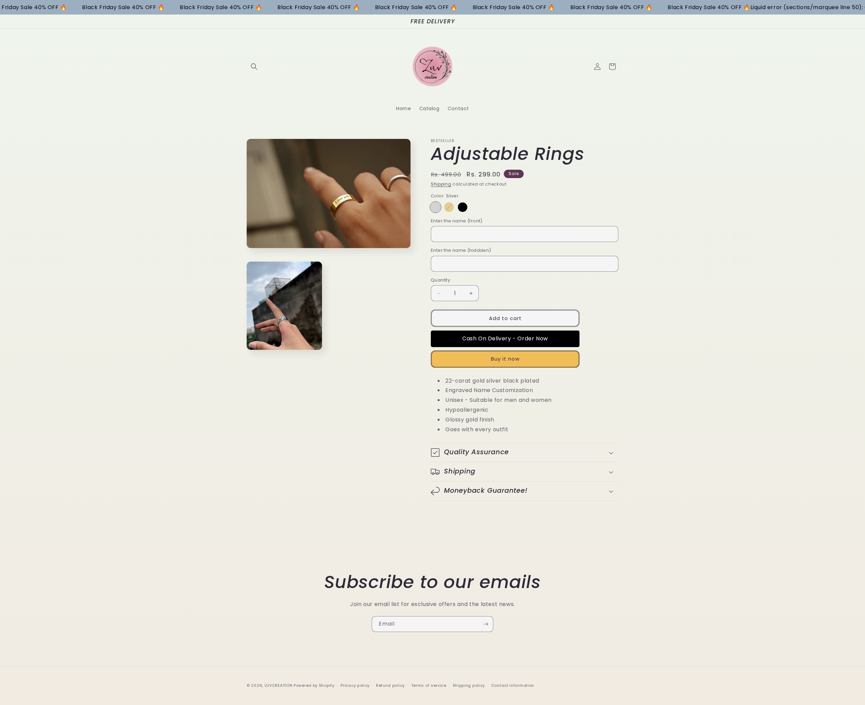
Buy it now (505, 358)
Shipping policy (469, 685)
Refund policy (390, 685)
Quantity (440, 280)
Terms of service (428, 685)
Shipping (441, 184)
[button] (254, 66)
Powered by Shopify (314, 685)
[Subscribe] (485, 624)
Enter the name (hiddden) (461, 250)
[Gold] (449, 207)
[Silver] (435, 207)
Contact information (512, 685)
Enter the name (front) (457, 221)
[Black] (462, 207)
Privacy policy (355, 685)
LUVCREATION (279, 685)
